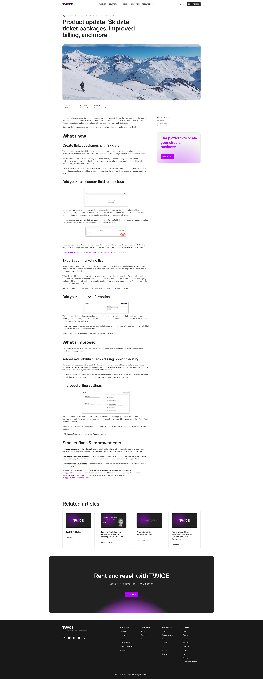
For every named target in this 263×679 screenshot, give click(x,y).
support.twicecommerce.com (76, 473)
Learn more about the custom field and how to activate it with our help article (95, 252)
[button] (114, 4)
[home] (67, 4)
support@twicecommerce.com (77, 478)
